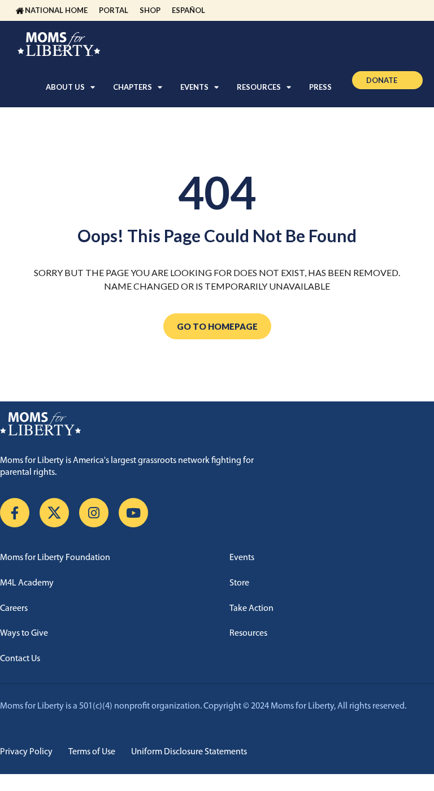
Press (320, 86)
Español (188, 10)
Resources (248, 633)
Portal (113, 10)
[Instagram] (93, 512)
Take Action (251, 608)
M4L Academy (27, 583)
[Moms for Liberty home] (217, 424)
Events (241, 557)
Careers (14, 608)
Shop (150, 10)
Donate (381, 80)
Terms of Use (91, 752)
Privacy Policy (26, 752)
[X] (54, 512)
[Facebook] (14, 512)
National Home (56, 10)
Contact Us (20, 658)
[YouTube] (133, 512)
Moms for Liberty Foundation (55, 557)
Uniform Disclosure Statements (189, 752)
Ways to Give (24, 633)
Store (239, 583)
